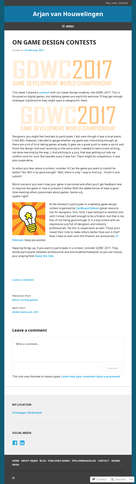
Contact (103, 460)
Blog (43, 460)
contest (44, 92)
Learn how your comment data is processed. (90, 376)
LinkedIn (22, 446)
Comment (112, 368)
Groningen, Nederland (27, 412)
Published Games (59, 460)
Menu (70, 26)
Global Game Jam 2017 (25, 310)
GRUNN (115, 460)
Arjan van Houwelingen (68, 14)
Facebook (14, 446)
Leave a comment (23, 279)
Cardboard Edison (87, 208)
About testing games (25, 297)
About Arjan (29, 460)
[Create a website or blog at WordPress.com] (13, 478)
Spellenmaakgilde (84, 460)
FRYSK (15, 464)
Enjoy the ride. (44, 256)
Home (15, 460)
